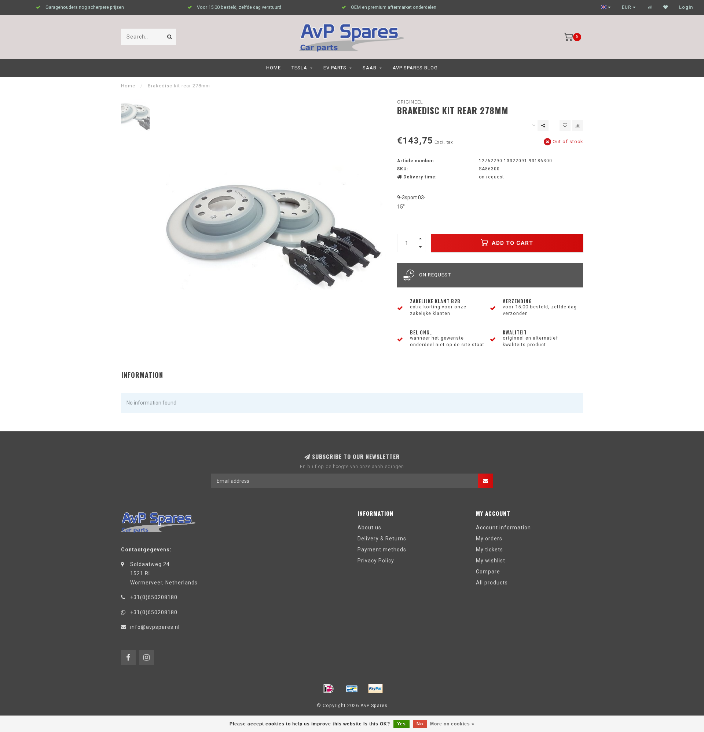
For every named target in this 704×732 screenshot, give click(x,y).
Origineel (410, 102)
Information (142, 375)
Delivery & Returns (382, 538)
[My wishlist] (665, 7)
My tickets (489, 549)
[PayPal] (375, 688)
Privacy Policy (376, 561)
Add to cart (511, 243)
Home (273, 67)
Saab (370, 67)
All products (492, 583)
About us (369, 527)
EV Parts (334, 67)
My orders (489, 538)
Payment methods (382, 549)
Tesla (299, 67)
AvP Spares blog (415, 67)
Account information (503, 527)
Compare (488, 572)
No (420, 723)
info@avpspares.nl (155, 627)
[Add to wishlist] (565, 125)
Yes (401, 723)
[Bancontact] (352, 688)
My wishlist (490, 561)
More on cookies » (452, 723)
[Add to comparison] (577, 125)
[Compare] (649, 7)
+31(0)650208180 (153, 597)
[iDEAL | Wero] (328, 688)
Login (686, 7)
